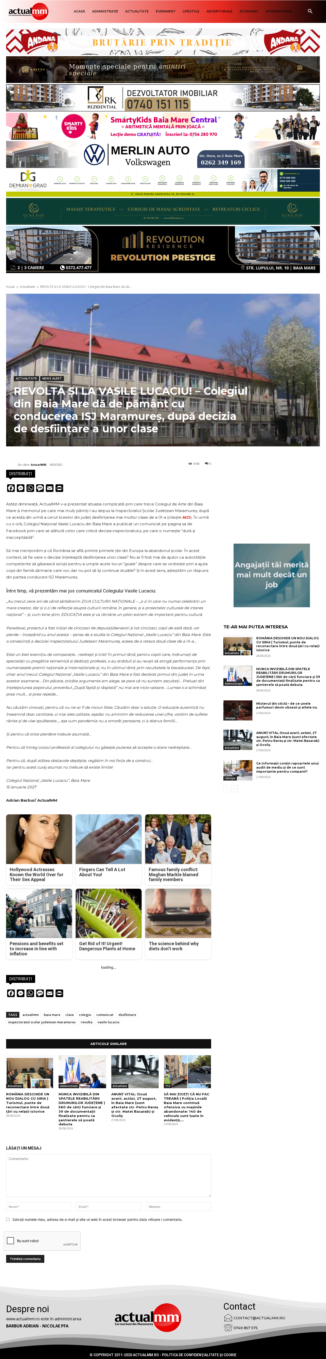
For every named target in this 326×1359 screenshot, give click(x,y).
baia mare (52, 1014)
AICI (186, 517)
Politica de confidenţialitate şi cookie (199, 1355)
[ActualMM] (12, 465)
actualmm (30, 1014)
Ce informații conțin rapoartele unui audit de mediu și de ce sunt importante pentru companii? (287, 767)
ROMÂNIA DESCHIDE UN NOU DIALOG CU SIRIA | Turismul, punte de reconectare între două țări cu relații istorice (27, 1102)
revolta (86, 1022)
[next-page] (235, 789)
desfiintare (127, 1014)
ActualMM (38, 464)
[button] (310, 11)
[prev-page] (226, 789)
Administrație (69, 1086)
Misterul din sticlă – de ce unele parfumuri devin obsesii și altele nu (286, 706)
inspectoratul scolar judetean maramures (42, 1022)
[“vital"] (272, 575)
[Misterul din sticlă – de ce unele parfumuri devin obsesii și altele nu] (237, 710)
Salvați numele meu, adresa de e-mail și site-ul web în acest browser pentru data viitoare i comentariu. (97, 1219)
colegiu (85, 1014)
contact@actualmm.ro (259, 1318)
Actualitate (27, 287)
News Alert (52, 378)
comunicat (104, 1014)
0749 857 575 (246, 1328)
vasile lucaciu (108, 1022)
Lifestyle (230, 718)
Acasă (10, 287)
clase (69, 1014)
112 (167, 1086)
